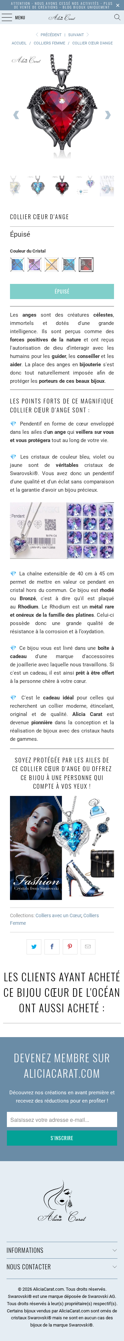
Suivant (76, 35)
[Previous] (16, 115)
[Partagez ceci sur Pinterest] (70, 946)
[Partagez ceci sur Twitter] (34, 946)
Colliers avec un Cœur (58, 915)
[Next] (107, 115)
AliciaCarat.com (48, 1289)
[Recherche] (117, 17)
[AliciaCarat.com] (62, 17)
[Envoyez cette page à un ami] (88, 946)
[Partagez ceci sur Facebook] (51, 946)
